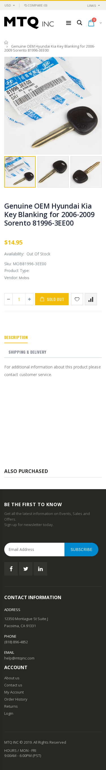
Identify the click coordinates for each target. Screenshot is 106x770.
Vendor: (11, 277)
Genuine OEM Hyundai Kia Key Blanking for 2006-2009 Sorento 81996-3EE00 (49, 214)
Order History (15, 699)
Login (8, 713)
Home (6, 42)
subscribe (81, 549)
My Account (14, 692)
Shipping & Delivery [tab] (27, 352)
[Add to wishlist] (77, 299)
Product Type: (17, 270)
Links (91, 5)
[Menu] (68, 23)
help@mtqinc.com (19, 658)
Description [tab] (16, 337)
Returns (11, 706)
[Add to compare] (91, 299)
